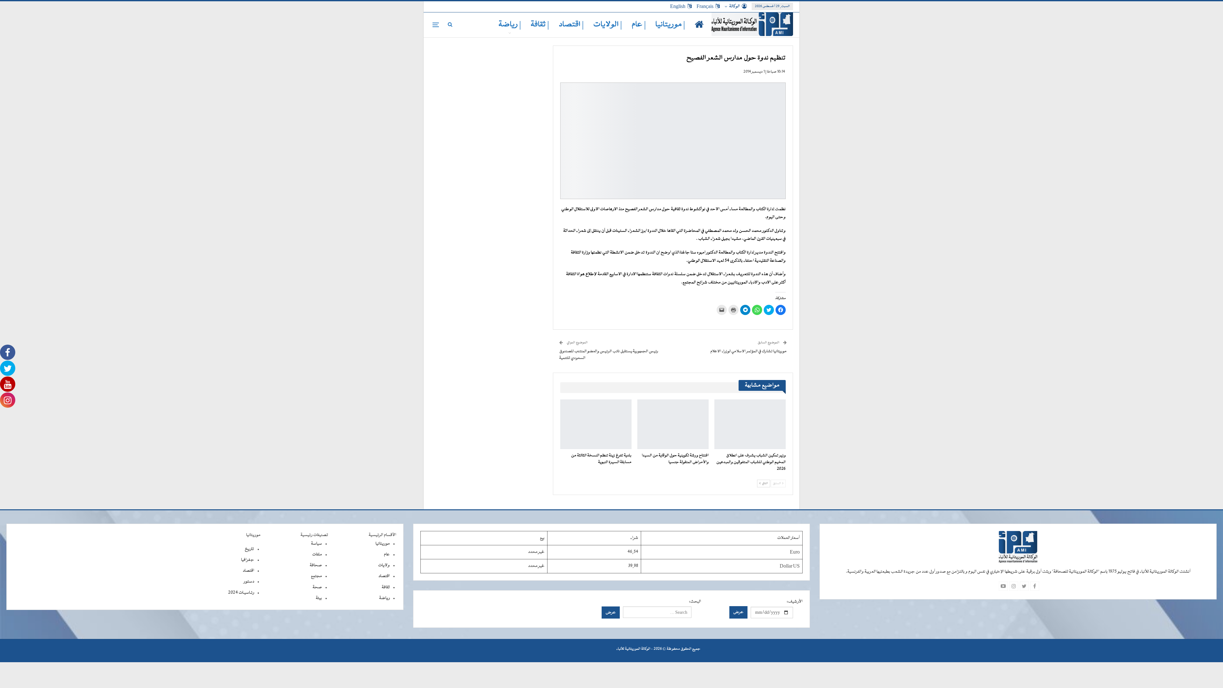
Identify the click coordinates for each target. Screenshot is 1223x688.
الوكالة (734, 6)
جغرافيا (247, 560)
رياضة (384, 598)
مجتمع (316, 576)
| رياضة (509, 25)
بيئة (319, 598)
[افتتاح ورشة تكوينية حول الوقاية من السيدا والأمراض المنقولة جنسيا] (673, 424)
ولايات (384, 565)
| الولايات (607, 25)
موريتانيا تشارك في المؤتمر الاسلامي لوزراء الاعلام (748, 351)
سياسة (316, 543)
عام (387, 554)
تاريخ (249, 549)
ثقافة (386, 587)
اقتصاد (384, 576)
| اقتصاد (571, 25)
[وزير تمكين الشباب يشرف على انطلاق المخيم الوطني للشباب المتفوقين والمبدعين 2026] (750, 424)
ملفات (317, 554)
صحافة (316, 565)
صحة (317, 587)
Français (705, 6)
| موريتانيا (670, 25)
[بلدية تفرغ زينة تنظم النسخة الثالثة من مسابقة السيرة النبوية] (596, 424)
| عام (639, 25)
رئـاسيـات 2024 (241, 592)
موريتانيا (382, 543)
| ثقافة (540, 25)
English (677, 6)
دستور (249, 581)
